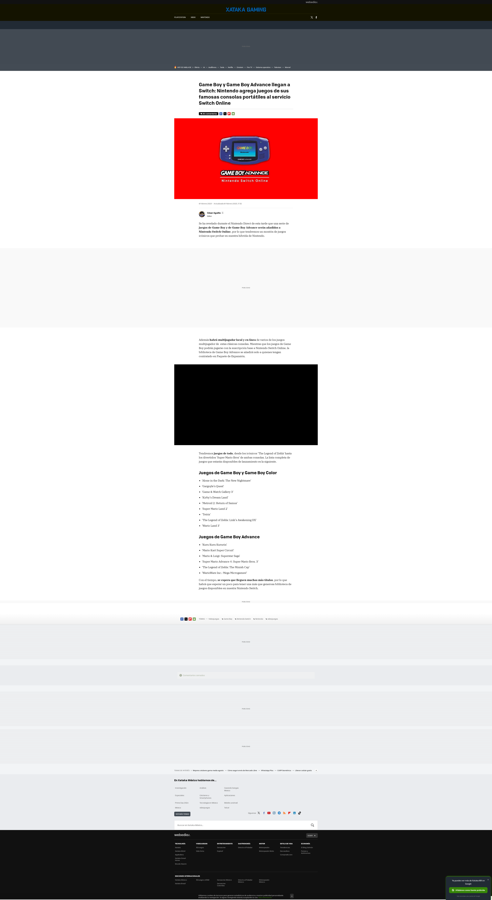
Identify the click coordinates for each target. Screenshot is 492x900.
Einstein (240, 67)
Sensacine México (224, 880)
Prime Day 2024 (181, 802)
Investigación (180, 788)
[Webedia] (312, 2)
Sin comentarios (210, 113)
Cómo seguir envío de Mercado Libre (242, 770)
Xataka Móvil (180, 851)
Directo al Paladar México (245, 881)
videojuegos (273, 619)
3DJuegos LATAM (202, 880)
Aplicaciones (229, 795)
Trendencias (285, 847)
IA (204, 67)
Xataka (178, 847)
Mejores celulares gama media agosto (208, 770)
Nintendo (259, 619)
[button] (215, 212)
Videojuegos (245, 9)
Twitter (311, 17)
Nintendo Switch (244, 619)
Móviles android (231, 802)
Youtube (269, 813)
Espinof (220, 851)
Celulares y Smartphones (205, 796)
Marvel (287, 67)
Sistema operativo (263, 67)
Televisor (277, 67)
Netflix (230, 67)
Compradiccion (286, 854)
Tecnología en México (209, 802)
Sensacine (221, 847)
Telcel (226, 807)
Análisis (203, 788)
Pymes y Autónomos (305, 852)
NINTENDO (205, 17)
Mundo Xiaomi (180, 864)
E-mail (233, 113)
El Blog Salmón (307, 847)
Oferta (196, 67)
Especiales (179, 795)
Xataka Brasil (180, 883)
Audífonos (212, 67)
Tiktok (300, 813)
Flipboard (229, 113)
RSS (284, 813)
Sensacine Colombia (221, 884)
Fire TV (249, 67)
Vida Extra (200, 851)
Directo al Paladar (245, 847)
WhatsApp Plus (267, 770)
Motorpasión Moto (266, 851)
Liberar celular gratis (303, 770)
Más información (265, 897)
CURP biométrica (284, 770)
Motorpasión (264, 847)
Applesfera (179, 854)
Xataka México (181, 880)
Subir (310, 835)
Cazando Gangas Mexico (231, 789)
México (178, 807)
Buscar (312, 825)
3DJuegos (200, 847)
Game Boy (228, 619)
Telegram (279, 813)
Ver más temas (182, 814)
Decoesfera (284, 851)
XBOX (193, 17)
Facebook (316, 17)
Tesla (222, 67)
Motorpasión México (264, 881)
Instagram (274, 813)
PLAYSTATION (180, 17)
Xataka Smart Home (180, 859)
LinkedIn (294, 813)
